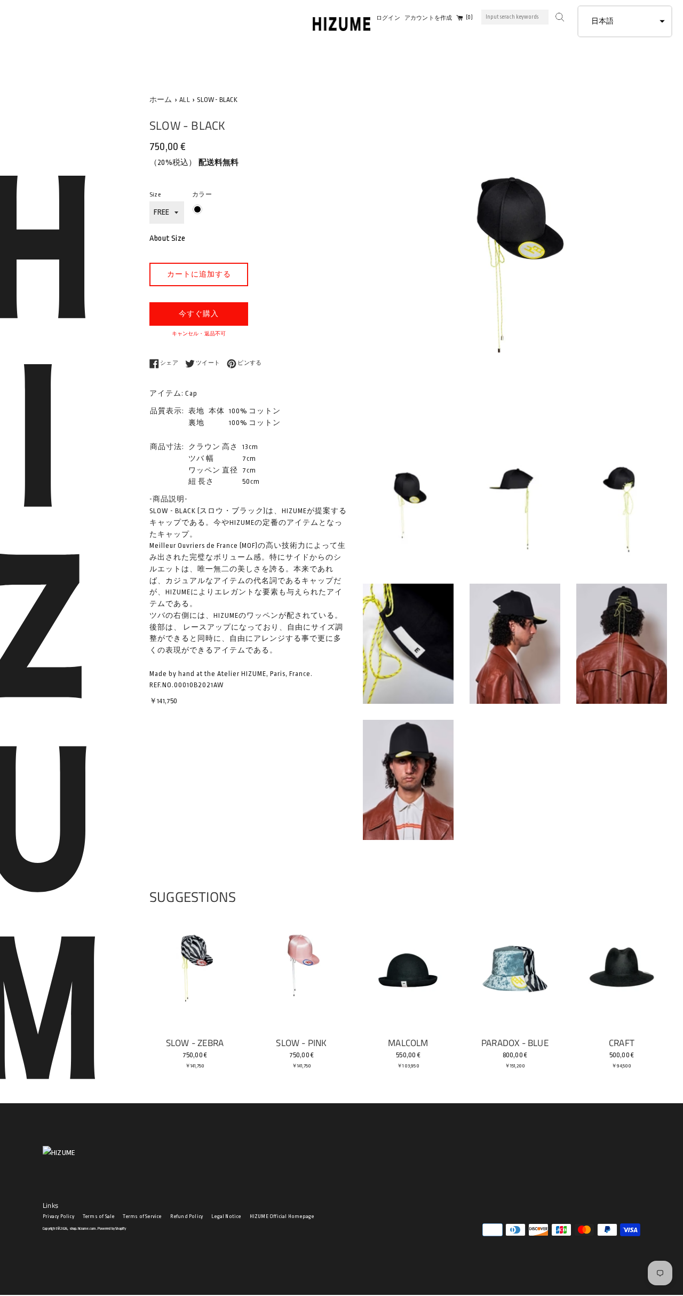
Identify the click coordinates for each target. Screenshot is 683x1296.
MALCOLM (408, 1042)
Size (155, 194)
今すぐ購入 (199, 314)
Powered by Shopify (112, 1228)
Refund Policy (186, 1216)
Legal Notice (226, 1216)
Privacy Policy (58, 1216)
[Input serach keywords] (559, 16)
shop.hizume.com (82, 1228)
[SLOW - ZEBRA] (194, 970)
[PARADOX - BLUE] (515, 970)
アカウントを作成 (428, 18)
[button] (625, 21)
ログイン (388, 18)
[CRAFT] (621, 970)
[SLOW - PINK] (301, 970)
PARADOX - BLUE (515, 1042)
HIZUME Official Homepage (282, 1216)
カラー (202, 194)
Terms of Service (142, 1216)
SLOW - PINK (301, 1042)
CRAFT (621, 1042)
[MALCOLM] (408, 970)
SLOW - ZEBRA (195, 1042)
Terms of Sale (99, 1216)
